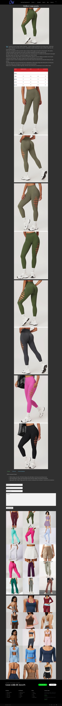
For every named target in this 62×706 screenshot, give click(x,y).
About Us (43, 2)
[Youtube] (51, 704)
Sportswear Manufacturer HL (25, 2)
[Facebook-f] (49, 704)
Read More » (46, 695)
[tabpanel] (31, 478)
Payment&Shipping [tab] (21, 471)
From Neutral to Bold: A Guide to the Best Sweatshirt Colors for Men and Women (50, 693)
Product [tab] (8, 471)
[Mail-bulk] (56, 704)
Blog (48, 2)
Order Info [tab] (14, 471)
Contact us (52, 2)
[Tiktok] (54, 704)
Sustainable (39, 2)
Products (32, 2)
